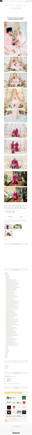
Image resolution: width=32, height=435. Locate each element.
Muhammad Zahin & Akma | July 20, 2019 (10, 312)
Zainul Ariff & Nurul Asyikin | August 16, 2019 (11, 289)
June (6, 347)
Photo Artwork (6, 365)
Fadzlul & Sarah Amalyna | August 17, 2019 (11, 297)
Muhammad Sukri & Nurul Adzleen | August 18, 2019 (12, 292)
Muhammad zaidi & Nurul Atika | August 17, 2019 (11, 308)
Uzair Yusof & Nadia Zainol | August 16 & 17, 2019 (11, 299)
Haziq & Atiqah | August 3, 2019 (9, 329)
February (7, 350)
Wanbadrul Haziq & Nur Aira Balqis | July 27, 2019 (11, 332)
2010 (6, 357)
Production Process (7, 364)
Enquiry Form (6, 368)
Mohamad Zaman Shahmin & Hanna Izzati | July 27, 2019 (12, 344)
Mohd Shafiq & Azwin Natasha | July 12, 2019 (11, 341)
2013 (6, 355)
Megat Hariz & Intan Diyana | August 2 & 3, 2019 (11, 320)
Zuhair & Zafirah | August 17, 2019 (10, 293)
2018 (6, 352)
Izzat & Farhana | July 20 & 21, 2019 (10, 311)
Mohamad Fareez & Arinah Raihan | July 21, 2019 (11, 314)
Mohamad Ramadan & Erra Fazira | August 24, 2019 (12, 283)
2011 (6, 356)
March (7, 349)
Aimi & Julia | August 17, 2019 (9, 298)
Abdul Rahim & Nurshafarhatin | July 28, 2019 (11, 327)
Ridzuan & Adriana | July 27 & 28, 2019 (10, 330)
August (7, 278)
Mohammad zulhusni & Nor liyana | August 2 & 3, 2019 (12, 321)
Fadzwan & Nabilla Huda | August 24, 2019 (11, 286)
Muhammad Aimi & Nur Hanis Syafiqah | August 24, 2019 (12, 287)
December (7, 275)
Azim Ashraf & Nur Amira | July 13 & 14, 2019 (11, 342)
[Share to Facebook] (7, 212)
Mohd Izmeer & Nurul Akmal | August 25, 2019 (11, 279)
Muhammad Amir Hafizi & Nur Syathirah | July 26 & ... (12, 345)
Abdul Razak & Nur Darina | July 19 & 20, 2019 (11, 313)
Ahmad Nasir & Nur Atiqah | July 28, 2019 (10, 328)
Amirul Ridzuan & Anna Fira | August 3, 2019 (11, 322)
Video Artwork (6, 366)
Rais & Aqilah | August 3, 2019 (9, 317)
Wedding (7, 210)
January (7, 351)
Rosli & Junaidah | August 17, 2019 (10, 294)
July (6, 346)
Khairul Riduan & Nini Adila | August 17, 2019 (11, 295)
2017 (6, 353)
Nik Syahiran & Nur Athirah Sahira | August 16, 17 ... (12, 290)
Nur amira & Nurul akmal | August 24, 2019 (11, 281)
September (7, 277)
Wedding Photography (15, 210)
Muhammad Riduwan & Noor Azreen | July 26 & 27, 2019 (12, 334)
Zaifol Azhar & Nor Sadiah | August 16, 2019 (11, 288)
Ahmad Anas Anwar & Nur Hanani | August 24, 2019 (12, 280)
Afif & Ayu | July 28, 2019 (8, 325)
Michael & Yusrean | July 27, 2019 (10, 300)
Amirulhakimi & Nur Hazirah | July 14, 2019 (11, 339)
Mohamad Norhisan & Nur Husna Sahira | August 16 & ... (12, 301)
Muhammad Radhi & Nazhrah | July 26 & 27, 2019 (11, 335)
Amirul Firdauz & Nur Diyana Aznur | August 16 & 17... (12, 303)
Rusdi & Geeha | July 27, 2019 (9, 336)
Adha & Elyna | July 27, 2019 (9, 337)
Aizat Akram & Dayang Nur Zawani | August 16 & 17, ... (12, 302)
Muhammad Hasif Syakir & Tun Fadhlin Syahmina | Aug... (12, 306)
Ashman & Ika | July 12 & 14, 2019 (10, 340)
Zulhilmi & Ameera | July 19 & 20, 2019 (10, 316)
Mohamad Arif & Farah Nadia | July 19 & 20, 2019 (11, 315)
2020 (6, 273)
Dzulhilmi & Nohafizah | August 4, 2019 (10, 318)
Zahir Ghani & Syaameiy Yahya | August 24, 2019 (11, 285)
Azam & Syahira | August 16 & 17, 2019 (10, 304)
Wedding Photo (10, 210)
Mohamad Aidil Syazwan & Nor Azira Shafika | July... (12, 307)
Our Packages (6, 367)
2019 (6, 274)
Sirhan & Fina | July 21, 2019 (9, 309)
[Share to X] (9, 212)
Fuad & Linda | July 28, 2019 (9, 326)
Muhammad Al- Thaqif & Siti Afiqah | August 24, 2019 (12, 284)
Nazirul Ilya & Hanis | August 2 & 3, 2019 (10, 323)
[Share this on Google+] (11, 212)
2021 (6, 272)
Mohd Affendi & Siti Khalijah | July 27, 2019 (11, 331)
